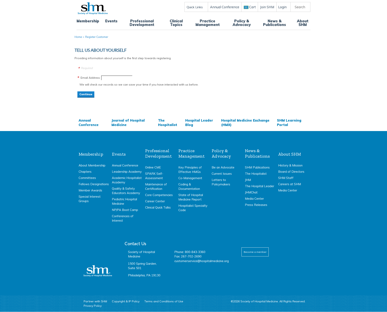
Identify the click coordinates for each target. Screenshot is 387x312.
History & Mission (290, 165)
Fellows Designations (94, 184)
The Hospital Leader (259, 186)
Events (111, 21)
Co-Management (190, 178)
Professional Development (142, 23)
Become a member (255, 251)
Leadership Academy (127, 172)
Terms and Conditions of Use (163, 301)
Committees (87, 178)
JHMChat (251, 192)
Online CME (153, 167)
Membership (88, 21)
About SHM (302, 23)
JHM (248, 180)
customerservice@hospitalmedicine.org (201, 261)
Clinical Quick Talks (158, 207)
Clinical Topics (176, 23)
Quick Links (195, 7)
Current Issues (222, 174)
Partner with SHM (95, 301)
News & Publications (274, 23)
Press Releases (256, 205)
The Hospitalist (167, 122)
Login (282, 7)
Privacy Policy (93, 306)
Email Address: (90, 78)
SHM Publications (257, 167)
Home (78, 36)
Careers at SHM (289, 184)
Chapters (85, 172)
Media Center (254, 198)
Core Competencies (159, 195)
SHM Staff (285, 178)
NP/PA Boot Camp (125, 210)
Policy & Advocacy (242, 23)
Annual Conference (89, 122)
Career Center (155, 201)
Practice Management (208, 23)
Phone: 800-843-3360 (189, 252)
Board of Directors (291, 172)
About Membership (92, 165)
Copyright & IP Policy (125, 301)
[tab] (94, 175)
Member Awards (90, 190)
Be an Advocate (223, 167)
